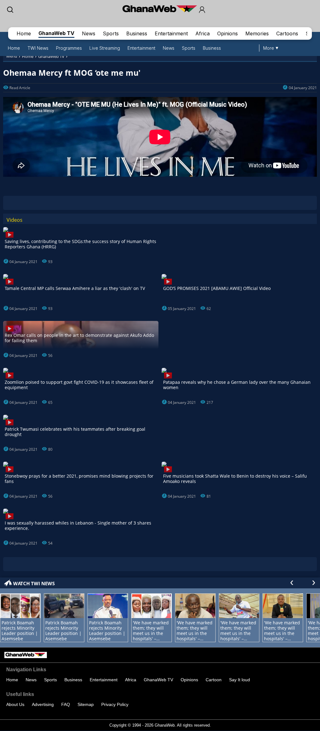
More (268, 48)
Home (24, 33)
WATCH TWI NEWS (34, 583)
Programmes (69, 48)
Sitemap (86, 704)
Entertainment (171, 33)
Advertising (43, 704)
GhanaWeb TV (56, 33)
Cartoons (287, 33)
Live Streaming (104, 48)
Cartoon (214, 679)
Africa (202, 33)
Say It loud (239, 679)
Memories (257, 33)
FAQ (65, 704)
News (88, 33)
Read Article (19, 87)
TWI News (38, 48)
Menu (11, 56)
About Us (15, 704)
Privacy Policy (114, 704)
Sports (111, 33)
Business (136, 33)
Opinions (227, 33)
